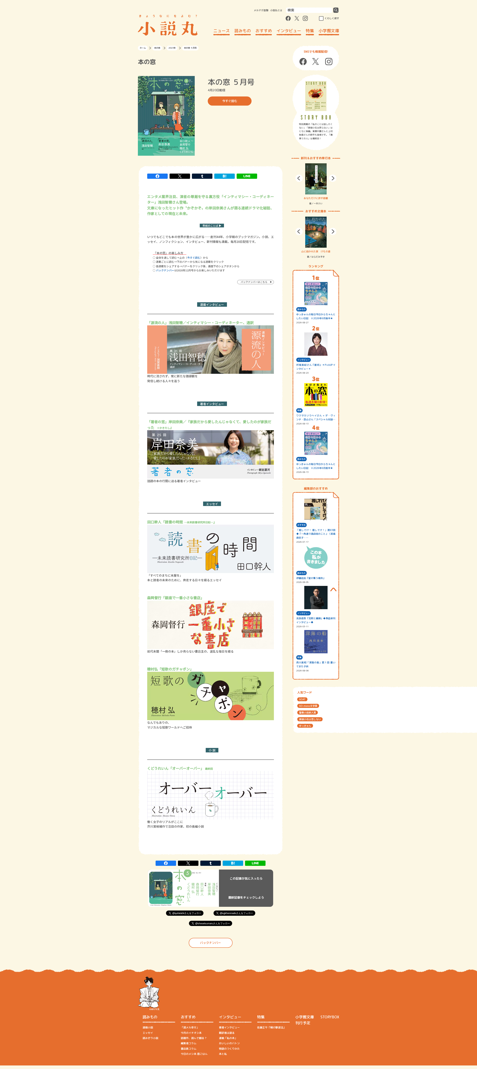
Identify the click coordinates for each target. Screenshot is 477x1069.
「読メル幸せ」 (190, 1027)
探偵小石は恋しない (310, 719)
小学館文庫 (329, 31)
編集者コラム (188, 1043)
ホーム (143, 47)
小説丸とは (276, 10)
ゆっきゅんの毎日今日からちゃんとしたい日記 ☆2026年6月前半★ (315, 466)
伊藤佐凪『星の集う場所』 (310, 578)
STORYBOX (329, 1016)
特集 (310, 31)
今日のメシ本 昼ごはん (194, 1054)
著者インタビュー (229, 1027)
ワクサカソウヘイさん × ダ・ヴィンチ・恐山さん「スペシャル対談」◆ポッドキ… (315, 417)
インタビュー (289, 31)
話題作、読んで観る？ (194, 1038)
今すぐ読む (229, 101)
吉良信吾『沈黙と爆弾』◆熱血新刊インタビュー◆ (315, 620)
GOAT (302, 699)
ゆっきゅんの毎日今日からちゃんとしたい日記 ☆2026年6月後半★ (315, 316)
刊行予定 (302, 1022)
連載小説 (148, 1027)
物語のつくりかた (229, 1048)
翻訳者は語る (227, 1033)
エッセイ (148, 1033)
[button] (299, 178)
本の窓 (157, 47)
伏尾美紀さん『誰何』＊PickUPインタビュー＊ (315, 366)
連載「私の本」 (228, 1038)
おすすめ (263, 31)
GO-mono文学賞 (308, 706)
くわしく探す (332, 18)
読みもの (242, 31)
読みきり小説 (150, 1038)
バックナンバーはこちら (253, 282)
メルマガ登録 (261, 10)
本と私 (223, 1054)
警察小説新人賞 (307, 712)
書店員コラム (188, 1048)
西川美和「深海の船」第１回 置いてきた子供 (315, 664)
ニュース (221, 31)
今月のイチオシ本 (191, 1033)
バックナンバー (165, 270)
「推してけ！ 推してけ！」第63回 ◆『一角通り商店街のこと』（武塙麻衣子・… (315, 534)
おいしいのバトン (229, 1043)
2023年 (172, 47)
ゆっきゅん (305, 725)
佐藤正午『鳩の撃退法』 (271, 1027)
